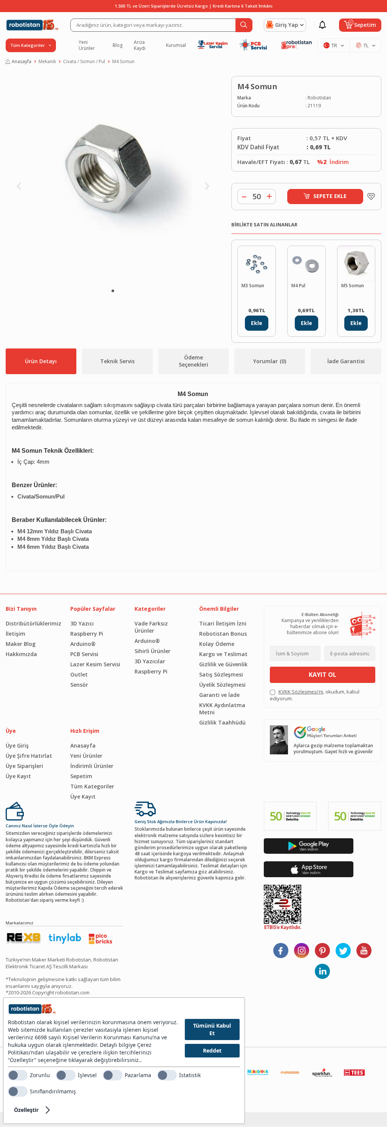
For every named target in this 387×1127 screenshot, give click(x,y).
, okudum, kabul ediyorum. (314, 695)
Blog (117, 45)
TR (334, 45)
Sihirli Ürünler (152, 651)
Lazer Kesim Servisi (95, 664)
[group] (113, 180)
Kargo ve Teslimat (223, 654)
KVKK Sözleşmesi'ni (301, 691)
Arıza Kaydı (140, 45)
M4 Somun (123, 62)
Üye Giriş (17, 745)
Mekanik (47, 62)
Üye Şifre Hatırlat (29, 755)
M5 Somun (352, 286)
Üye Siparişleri (24, 765)
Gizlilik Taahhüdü (222, 722)
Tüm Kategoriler (92, 786)
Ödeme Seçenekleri (193, 361)
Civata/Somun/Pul (41, 497)
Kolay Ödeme (216, 643)
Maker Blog (21, 643)
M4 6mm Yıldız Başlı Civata (53, 547)
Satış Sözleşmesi (221, 674)
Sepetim (81, 776)
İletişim (15, 633)
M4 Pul (298, 286)
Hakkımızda (21, 654)
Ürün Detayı (41, 361)
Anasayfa (21, 62)
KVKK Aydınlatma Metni (222, 708)
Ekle (256, 323)
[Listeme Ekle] (369, 196)
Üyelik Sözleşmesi (222, 684)
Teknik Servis (117, 361)
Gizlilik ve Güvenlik (223, 664)
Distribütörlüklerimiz (32, 623)
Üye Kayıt (18, 776)
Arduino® (83, 643)
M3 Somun (252, 286)
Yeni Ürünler (87, 45)
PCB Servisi (84, 654)
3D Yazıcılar (150, 661)
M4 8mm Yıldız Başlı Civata (53, 539)
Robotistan (319, 98)
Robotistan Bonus (223, 633)
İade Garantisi (346, 361)
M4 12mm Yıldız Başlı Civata (54, 531)
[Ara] (243, 25)
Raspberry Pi (86, 633)
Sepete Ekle (330, 196)
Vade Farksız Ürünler (151, 627)
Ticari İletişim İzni (222, 623)
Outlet (79, 674)
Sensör (79, 684)
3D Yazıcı (82, 623)
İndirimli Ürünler (91, 765)
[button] (112, 290)
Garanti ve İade (219, 694)
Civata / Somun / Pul (84, 62)
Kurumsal (176, 45)
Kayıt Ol (322, 674)
